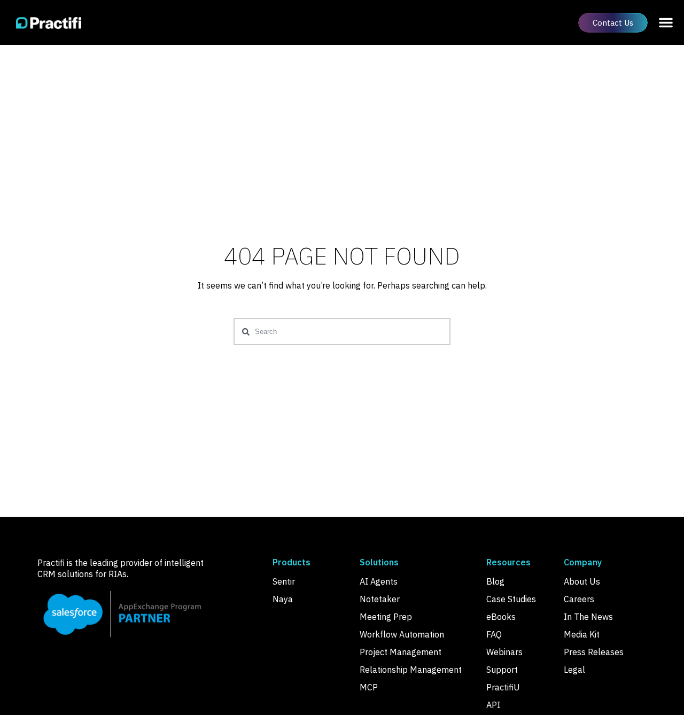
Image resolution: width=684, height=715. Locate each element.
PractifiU (503, 687)
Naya (283, 599)
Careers (579, 599)
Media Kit (582, 634)
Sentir (284, 581)
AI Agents (379, 581)
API (493, 705)
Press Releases (594, 652)
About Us (582, 581)
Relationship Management (411, 669)
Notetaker (380, 599)
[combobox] (342, 331)
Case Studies (511, 599)
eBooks (501, 616)
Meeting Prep (386, 616)
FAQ (494, 634)
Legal (574, 669)
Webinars (504, 652)
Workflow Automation (402, 634)
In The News (588, 616)
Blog (495, 581)
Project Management (400, 652)
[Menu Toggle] (665, 22)
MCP (369, 687)
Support (502, 669)
